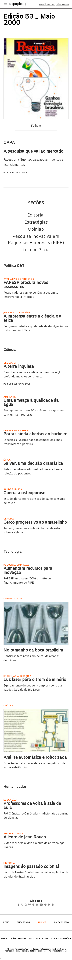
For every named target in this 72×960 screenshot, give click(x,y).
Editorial (36, 215)
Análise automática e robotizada (35, 758)
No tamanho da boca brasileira (33, 650)
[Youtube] (49, 905)
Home (6, 922)
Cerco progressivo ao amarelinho (35, 523)
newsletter (50, 4)
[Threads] (38, 905)
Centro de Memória (61, 939)
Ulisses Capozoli (19, 384)
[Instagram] (28, 905)
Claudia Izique (18, 173)
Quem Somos (23, 922)
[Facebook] (19, 905)
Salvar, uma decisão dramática (33, 464)
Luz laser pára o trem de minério (34, 680)
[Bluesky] (33, 905)
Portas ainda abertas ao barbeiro (35, 434)
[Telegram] (43, 905)
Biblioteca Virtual (38, 939)
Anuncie (42, 922)
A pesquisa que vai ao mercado (33, 151)
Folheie (36, 126)
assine (41, 4)
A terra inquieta (18, 367)
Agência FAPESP (18, 939)
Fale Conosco (61, 922)
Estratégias (36, 223)
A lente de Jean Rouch (24, 837)
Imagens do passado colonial (31, 867)
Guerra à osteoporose (24, 493)
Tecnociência (36, 250)
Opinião (36, 230)
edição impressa (62, 4)
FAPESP (4, 939)
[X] (23, 905)
